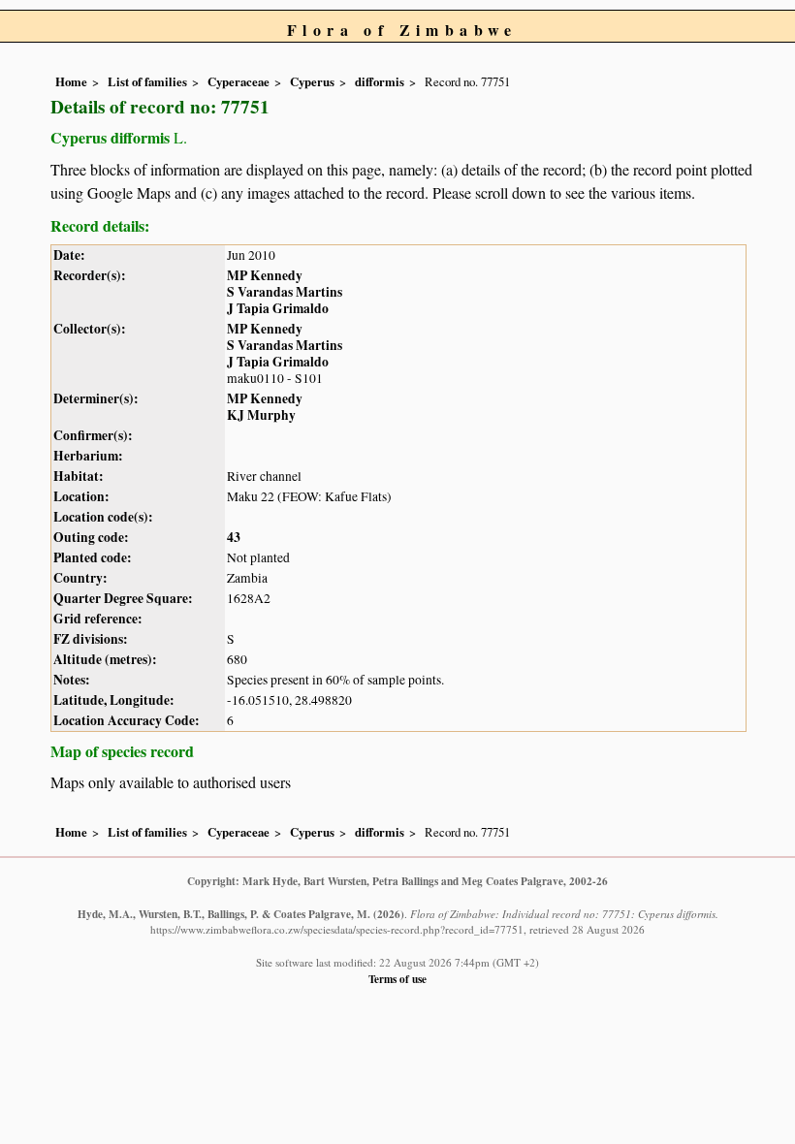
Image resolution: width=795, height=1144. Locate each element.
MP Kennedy (264, 275)
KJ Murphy (261, 415)
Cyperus (312, 81)
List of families (147, 81)
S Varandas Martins (284, 292)
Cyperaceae (238, 81)
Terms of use (397, 978)
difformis (379, 81)
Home (71, 81)
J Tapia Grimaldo (278, 308)
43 (233, 537)
